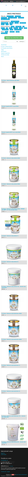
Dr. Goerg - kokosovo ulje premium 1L (10, 235)
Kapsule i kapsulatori (5, 53)
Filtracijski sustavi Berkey (7, 48)
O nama (11, 466)
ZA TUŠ (12, 26)
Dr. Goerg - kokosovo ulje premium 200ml (11, 158)
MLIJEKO (16, 22)
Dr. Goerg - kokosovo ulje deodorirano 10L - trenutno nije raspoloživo (13, 416)
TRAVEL (2, 28)
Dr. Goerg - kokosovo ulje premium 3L (10, 261)
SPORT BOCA (18, 26)
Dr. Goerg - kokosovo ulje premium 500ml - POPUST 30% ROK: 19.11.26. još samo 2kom (13, 209)
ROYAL (10, 28)
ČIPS (11, 24)
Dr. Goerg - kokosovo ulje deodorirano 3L (11, 391)
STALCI (11, 29)
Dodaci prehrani (4, 33)
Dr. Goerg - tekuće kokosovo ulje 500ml (10, 80)
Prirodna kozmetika (5, 54)
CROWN (20, 28)
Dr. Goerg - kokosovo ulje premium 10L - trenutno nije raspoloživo (14, 287)
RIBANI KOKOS (23, 22)
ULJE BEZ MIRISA (4, 22)
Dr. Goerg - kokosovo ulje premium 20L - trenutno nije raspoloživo (14, 442)
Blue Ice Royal (4, 17)
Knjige (6, 31)
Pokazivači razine (18, 29)
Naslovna (3, 453)
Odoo (13, 474)
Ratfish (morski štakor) (5, 19)
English (8, 471)
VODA (7, 24)
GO (23, 26)
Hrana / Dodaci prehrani (7, 46)
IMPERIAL (16, 28)
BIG (7, 28)
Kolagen (17, 31)
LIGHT (25, 28)
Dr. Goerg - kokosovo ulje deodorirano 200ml (12, 313)
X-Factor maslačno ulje (12, 17)
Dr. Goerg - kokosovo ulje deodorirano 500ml (12, 339)
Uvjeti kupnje (3, 454)
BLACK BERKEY (5, 29)
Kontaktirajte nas (4, 460)
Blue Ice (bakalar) (10, 16)
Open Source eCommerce (21, 474)
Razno (2, 56)
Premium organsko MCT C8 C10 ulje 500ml (11, 132)
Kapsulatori (12, 31)
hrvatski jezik (3, 471)
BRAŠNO (11, 22)
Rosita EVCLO (21, 17)
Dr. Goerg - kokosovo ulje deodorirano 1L (11, 365)
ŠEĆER (2, 24)
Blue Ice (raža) (17, 16)
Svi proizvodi (3, 44)
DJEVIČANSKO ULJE (15, 21)
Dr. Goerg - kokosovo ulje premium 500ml (11, 184)
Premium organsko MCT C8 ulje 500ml (10, 106)
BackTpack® (3, 51)
